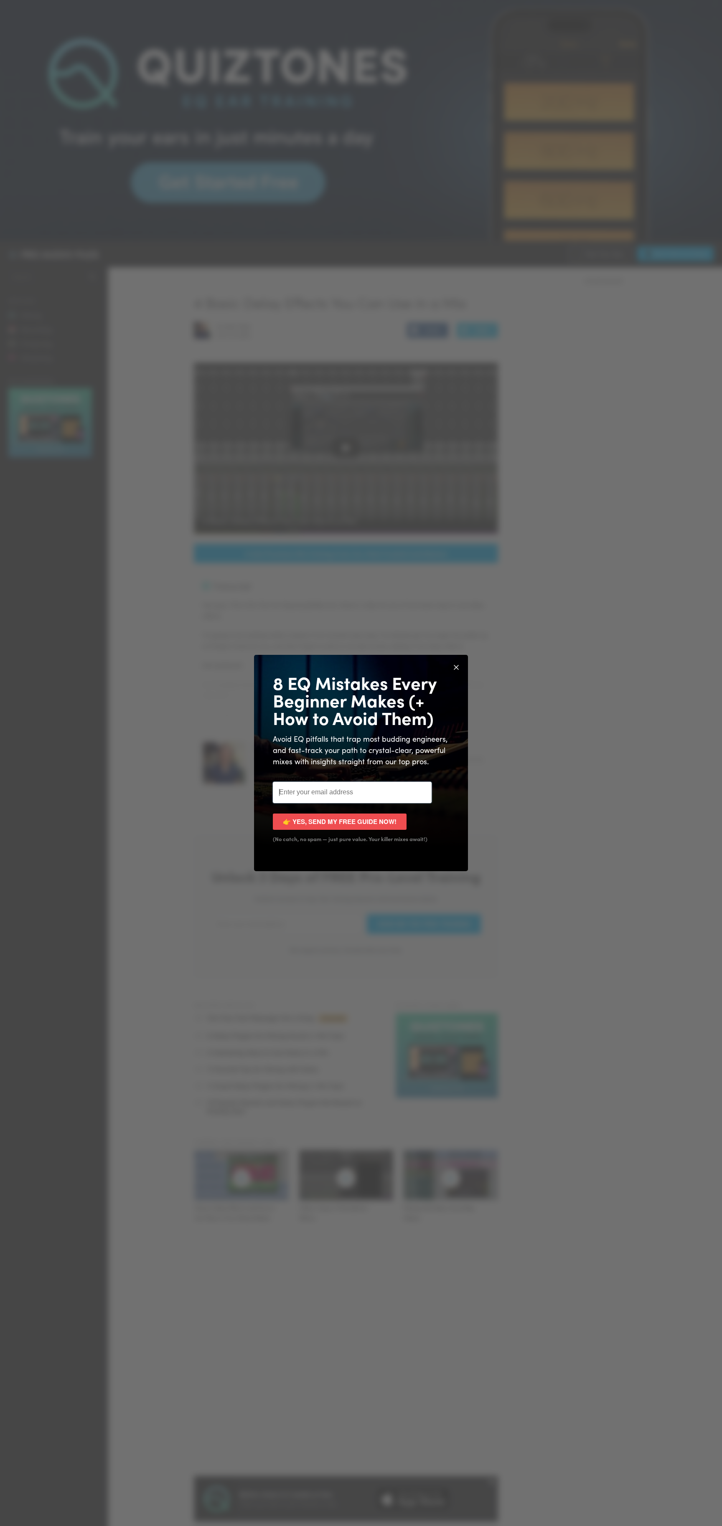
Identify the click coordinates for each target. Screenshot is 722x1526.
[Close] (456, 666)
